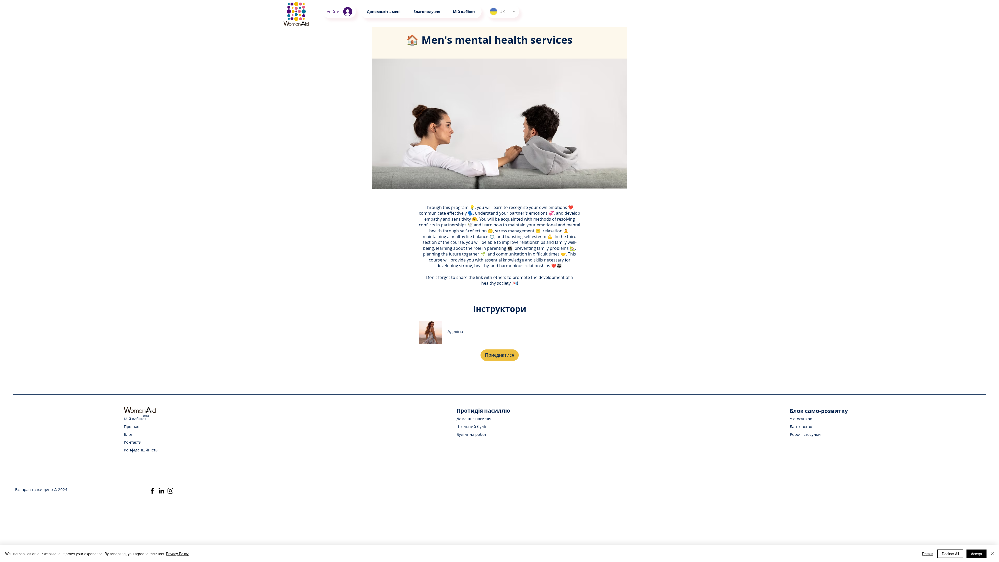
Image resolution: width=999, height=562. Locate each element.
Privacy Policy (177, 553)
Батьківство (801, 426)
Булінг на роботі (472, 434)
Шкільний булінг (473, 426)
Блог (128, 434)
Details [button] (927, 553)
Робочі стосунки (805, 434)
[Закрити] (993, 554)
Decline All (950, 553)
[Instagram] (170, 491)
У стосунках (801, 418)
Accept (976, 553)
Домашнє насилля (474, 418)
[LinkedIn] (161, 491)
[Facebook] (152, 491)
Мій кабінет (135, 418)
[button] (426, 11)
